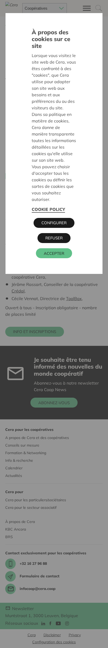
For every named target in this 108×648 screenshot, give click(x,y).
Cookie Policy (48, 209)
